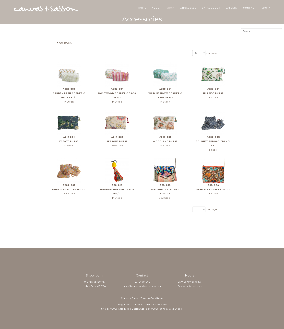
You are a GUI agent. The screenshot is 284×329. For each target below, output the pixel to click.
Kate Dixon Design (129, 308)
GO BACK (65, 42)
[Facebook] (138, 265)
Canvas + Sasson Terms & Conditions (142, 298)
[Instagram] (146, 265)
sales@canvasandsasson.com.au (142, 286)
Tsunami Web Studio (171, 308)
